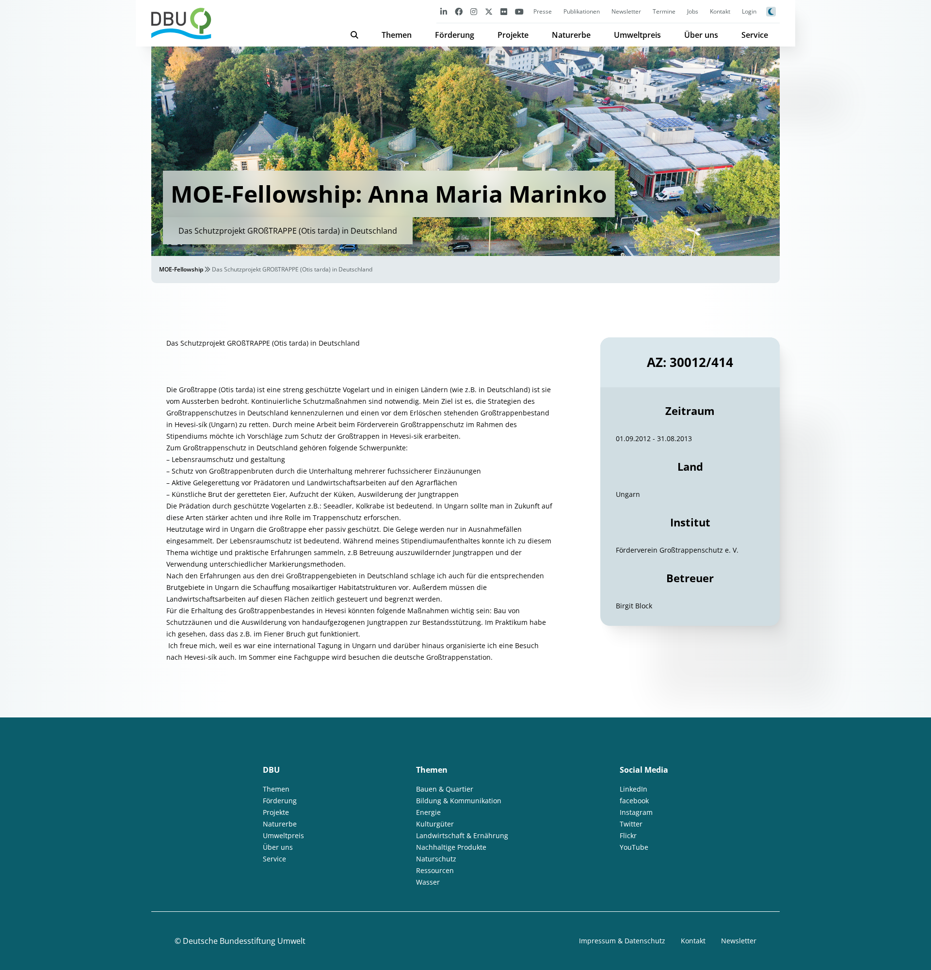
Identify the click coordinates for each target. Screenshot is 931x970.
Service (754, 35)
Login (749, 11)
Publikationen (581, 11)
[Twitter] (489, 11)
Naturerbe (571, 35)
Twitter (631, 823)
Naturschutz (436, 858)
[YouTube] (519, 11)
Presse (542, 11)
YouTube (634, 847)
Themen (397, 35)
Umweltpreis (637, 35)
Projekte (513, 35)
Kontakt (720, 11)
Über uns (701, 35)
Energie (428, 812)
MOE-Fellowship (181, 269)
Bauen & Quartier (444, 789)
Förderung (454, 35)
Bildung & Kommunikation (458, 800)
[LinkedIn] (443, 11)
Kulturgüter (435, 823)
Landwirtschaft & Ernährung (462, 835)
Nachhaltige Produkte (451, 847)
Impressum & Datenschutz (622, 940)
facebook (634, 800)
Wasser (428, 882)
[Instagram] (473, 11)
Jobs (692, 11)
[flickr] (504, 11)
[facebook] (458, 11)
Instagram (636, 812)
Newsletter (626, 11)
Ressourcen (435, 870)
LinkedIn (633, 789)
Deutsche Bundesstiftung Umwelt (244, 941)
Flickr (628, 835)
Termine (664, 11)
